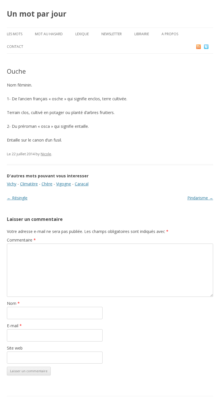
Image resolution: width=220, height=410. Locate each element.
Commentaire (21, 240)
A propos (170, 34)
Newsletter (111, 34)
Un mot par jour (36, 14)
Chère (47, 184)
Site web (15, 348)
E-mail (14, 325)
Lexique (82, 34)
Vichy (11, 184)
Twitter (211, 46)
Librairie (141, 34)
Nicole (46, 153)
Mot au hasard (49, 34)
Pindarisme (200, 198)
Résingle (17, 198)
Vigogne (63, 184)
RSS (199, 46)
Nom (13, 303)
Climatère (29, 184)
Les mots (14, 34)
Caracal (82, 184)
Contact (15, 46)
